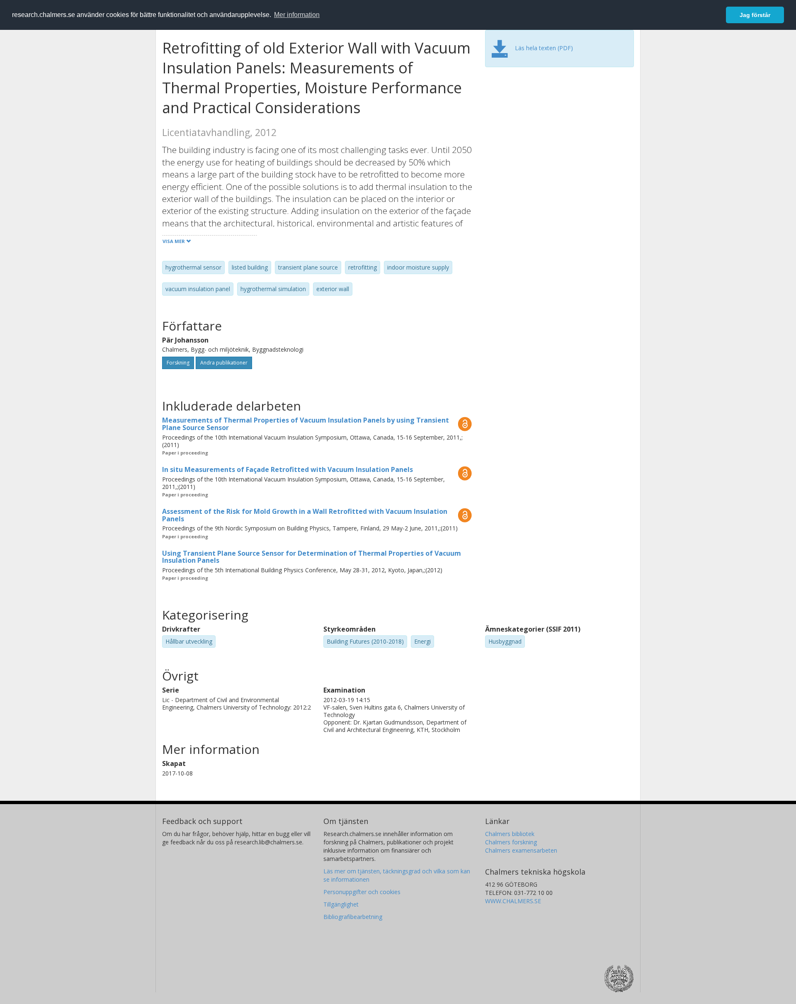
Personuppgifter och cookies (361, 892)
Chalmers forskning (511, 842)
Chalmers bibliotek (509, 834)
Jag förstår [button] (755, 15)
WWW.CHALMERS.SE (513, 901)
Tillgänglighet (341, 904)
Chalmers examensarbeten (521, 850)
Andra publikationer (224, 362)
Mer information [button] (297, 14)
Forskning (178, 362)
